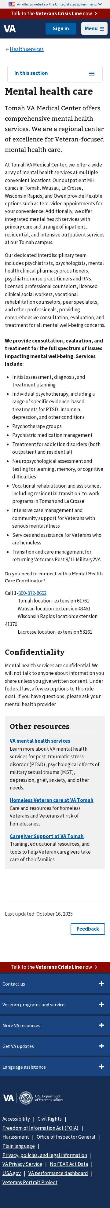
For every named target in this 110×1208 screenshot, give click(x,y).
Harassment (15, 1136)
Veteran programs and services (34, 1004)
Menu (91, 28)
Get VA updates (18, 1046)
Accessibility (16, 1118)
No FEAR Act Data (69, 1164)
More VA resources (21, 1025)
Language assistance (24, 1067)
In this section (31, 73)
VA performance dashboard (58, 1173)
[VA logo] (10, 28)
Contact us (13, 984)
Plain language (18, 1146)
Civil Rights (50, 1118)
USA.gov (11, 1173)
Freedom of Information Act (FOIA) (40, 1128)
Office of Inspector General (66, 1136)
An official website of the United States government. (57, 4)
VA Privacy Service (22, 1164)
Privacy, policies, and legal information (44, 1155)
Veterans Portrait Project (29, 1182)
